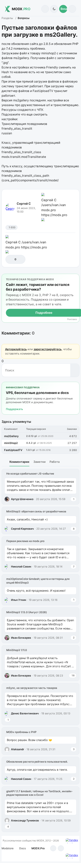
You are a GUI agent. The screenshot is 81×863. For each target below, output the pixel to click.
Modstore (8, 848)
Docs (22, 848)
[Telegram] (53, 848)
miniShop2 (11, 443)
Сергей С (24, 204)
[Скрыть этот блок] (75, 277)
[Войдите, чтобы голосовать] (10, 259)
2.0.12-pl (31, 436)
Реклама (72, 319)
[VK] (61, 848)
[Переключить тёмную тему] (54, 9)
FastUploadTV (13, 450)
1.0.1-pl (30, 449)
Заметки (39, 461)
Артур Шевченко (22, 499)
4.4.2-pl (31, 442)
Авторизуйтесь (16, 349)
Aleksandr (17, 749)
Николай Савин (21, 566)
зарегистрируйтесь (48, 349)
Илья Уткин (18, 599)
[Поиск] (45, 9)
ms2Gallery (11, 436)
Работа (55, 461)
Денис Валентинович (25, 713)
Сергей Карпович (22, 528)
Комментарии (19, 461)
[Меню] (72, 9)
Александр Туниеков (25, 820)
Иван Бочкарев (21, 637)
